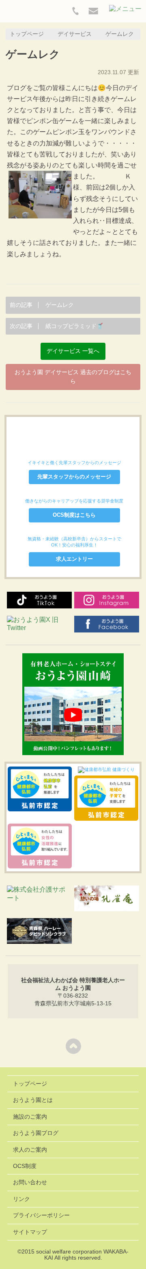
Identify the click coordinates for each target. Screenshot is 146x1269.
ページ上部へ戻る (73, 1046)
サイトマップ (30, 1232)
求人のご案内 (30, 1150)
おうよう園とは (33, 1100)
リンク (21, 1199)
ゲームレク (42, 305)
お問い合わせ (30, 1182)
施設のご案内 (30, 1117)
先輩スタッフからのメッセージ (74, 477)
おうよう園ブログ (35, 1133)
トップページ (27, 34)
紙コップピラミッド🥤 (56, 326)
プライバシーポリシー (41, 1215)
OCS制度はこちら (74, 515)
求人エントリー (74, 559)
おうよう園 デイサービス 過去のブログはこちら (73, 376)
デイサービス (75, 34)
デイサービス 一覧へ (73, 351)
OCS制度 (24, 1166)
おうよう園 (28, 13)
